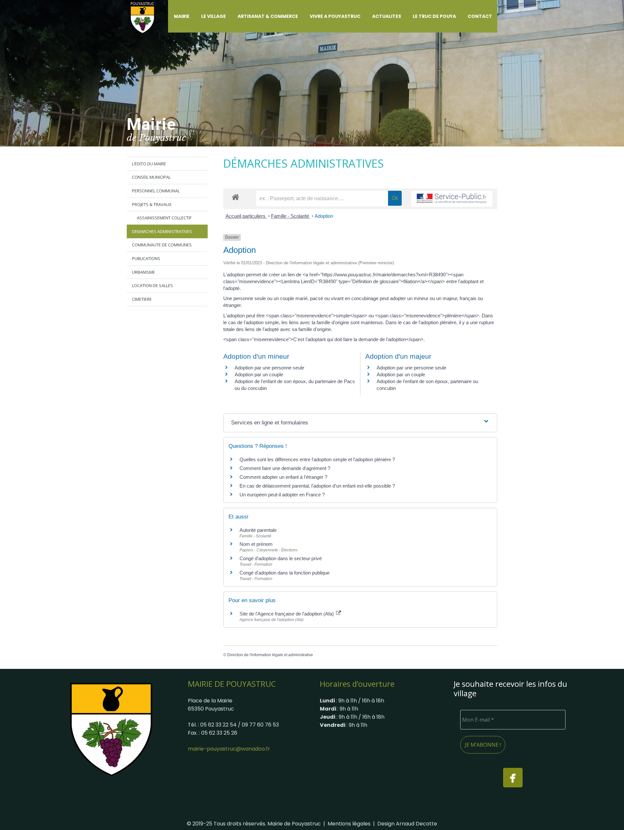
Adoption (324, 216)
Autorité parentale (258, 530)
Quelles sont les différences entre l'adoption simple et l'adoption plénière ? (317, 459)
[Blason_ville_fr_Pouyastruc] (111, 729)
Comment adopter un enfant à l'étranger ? (283, 477)
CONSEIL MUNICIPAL (151, 177)
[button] (193, 16)
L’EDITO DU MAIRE (149, 164)
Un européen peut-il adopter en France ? (282, 494)
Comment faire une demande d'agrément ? (285, 468)
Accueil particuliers (246, 216)
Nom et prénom (256, 544)
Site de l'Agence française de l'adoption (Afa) (287, 613)
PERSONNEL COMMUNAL (156, 191)
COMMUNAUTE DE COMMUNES (162, 245)
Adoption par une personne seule (269, 367)
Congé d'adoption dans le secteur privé (281, 558)
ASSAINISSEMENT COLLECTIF (164, 218)
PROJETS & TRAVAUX (152, 204)
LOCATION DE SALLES (152, 285)
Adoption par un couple (259, 374)
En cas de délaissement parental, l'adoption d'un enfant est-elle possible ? (317, 486)
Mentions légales (349, 823)
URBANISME (143, 272)
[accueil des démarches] (235, 197)
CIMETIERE (142, 299)
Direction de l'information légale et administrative (270, 655)
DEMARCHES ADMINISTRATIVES (162, 231)
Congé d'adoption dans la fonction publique (285, 572)
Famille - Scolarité (290, 216)
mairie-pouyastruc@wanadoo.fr (229, 749)
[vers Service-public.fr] (451, 199)
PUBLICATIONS (146, 258)
